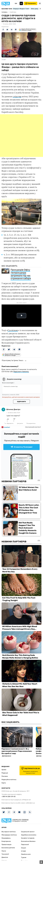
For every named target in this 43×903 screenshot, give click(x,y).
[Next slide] (39, 8)
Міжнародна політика (9, 835)
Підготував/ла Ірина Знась (12, 360)
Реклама (5, 776)
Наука (4, 851)
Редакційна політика (9, 779)
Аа (21, 3)
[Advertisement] (21, 135)
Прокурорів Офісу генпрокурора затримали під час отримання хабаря (21, 274)
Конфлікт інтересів (27, 838)
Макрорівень (6, 838)
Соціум (23, 848)
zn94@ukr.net (26, 800)
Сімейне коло (26, 854)
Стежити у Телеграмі (23, 447)
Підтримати (32, 3)
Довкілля (5, 857)
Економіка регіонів (8, 848)
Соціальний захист (28, 832)
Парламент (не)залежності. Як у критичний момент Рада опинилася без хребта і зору (17, 751)
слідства (17, 96)
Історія (23, 851)
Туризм (23, 857)
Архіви (4, 770)
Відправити (21, 401)
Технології (5, 854)
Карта (4, 783)
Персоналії (25, 844)
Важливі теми (7, 9)
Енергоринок (6, 841)
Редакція (5, 773)
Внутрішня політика (9, 832)
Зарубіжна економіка (28, 835)
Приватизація (6, 844)
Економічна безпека (28, 841)
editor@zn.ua (30, 803)
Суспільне (13, 330)
